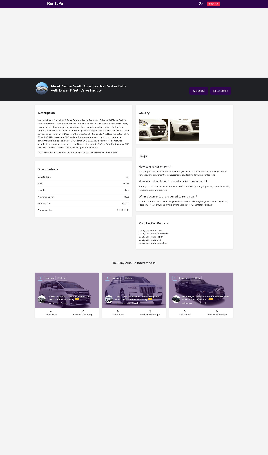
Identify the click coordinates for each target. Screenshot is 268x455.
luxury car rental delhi (84, 152)
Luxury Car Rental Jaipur (151, 236)
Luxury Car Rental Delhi (150, 230)
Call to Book (51, 314)
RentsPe (55, 3)
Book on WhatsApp (82, 314)
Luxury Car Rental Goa (150, 239)
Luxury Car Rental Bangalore (153, 243)
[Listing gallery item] (153, 130)
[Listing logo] (42, 88)
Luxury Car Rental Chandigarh (153, 233)
